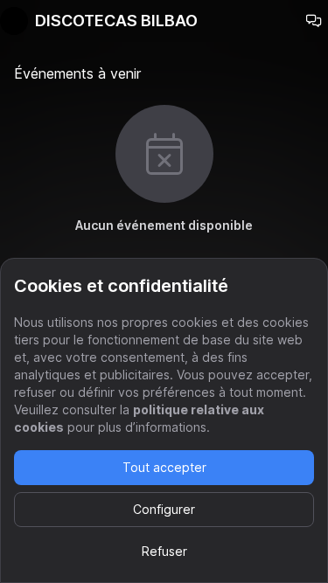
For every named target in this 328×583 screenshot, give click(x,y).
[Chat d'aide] (314, 21)
